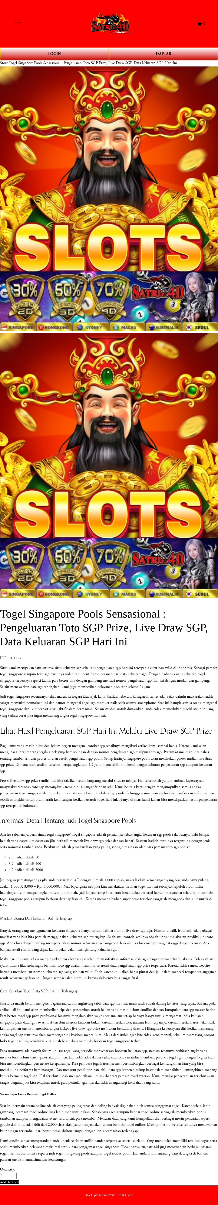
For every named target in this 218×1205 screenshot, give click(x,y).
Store (4, 63)
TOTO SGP (125, 1195)
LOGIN (54, 53)
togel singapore (81, 715)
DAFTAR (163, 53)
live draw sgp (82, 1028)
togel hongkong (68, 1153)
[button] (9, 1182)
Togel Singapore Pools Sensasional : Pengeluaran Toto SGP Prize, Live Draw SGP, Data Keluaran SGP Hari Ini (93, 63)
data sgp (65, 899)
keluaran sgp (79, 937)
